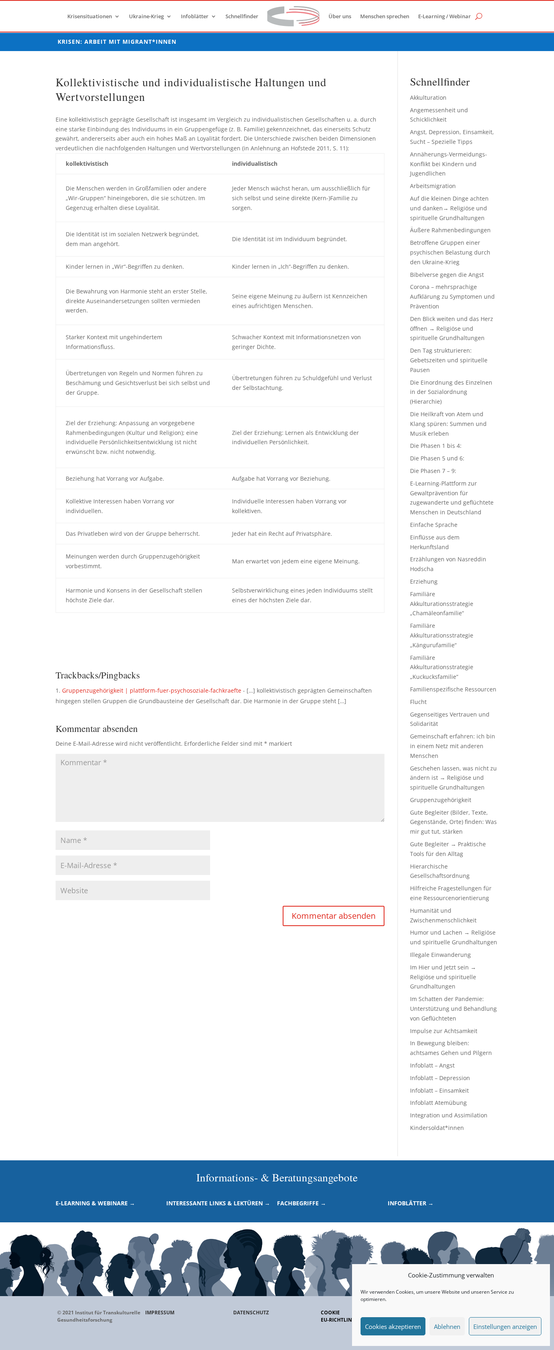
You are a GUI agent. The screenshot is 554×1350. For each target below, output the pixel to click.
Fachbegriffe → (301, 1203)
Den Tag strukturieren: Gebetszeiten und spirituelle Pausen (448, 360)
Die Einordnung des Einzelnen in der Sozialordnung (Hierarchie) (451, 392)
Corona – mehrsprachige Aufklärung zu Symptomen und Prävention (452, 296)
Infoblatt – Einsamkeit (439, 1090)
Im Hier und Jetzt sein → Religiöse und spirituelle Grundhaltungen (443, 977)
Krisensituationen (89, 16)
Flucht (418, 702)
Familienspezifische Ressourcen (453, 689)
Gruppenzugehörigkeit (440, 800)
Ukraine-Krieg (146, 16)
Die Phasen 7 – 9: (433, 471)
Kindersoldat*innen (437, 1128)
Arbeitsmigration (433, 186)
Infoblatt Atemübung (438, 1102)
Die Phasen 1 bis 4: (436, 445)
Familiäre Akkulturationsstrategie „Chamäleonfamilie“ (441, 603)
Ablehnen (447, 1326)
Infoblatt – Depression (440, 1078)
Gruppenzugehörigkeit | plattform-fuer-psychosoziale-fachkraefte (151, 690)
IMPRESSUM (159, 1312)
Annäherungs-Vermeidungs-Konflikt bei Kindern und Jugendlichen (448, 164)
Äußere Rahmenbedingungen (450, 230)
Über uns (340, 16)
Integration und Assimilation (448, 1115)
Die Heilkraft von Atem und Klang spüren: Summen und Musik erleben (448, 423)
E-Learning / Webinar (444, 16)
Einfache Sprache (433, 524)
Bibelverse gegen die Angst (447, 274)
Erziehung (424, 581)
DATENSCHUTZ (251, 1312)
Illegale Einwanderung (440, 954)
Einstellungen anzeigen (505, 1326)
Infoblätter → (411, 1203)
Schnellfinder (241, 16)
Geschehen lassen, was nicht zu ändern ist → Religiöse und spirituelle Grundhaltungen (453, 778)
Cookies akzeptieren (393, 1326)
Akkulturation (428, 97)
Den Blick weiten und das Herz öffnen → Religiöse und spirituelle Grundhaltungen (451, 328)
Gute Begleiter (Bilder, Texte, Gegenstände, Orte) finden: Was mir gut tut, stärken (453, 822)
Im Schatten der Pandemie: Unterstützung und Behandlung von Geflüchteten (453, 1008)
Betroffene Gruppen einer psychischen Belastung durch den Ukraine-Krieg (450, 252)
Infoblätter (194, 16)
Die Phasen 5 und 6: (437, 458)
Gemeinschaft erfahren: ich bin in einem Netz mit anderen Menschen (452, 746)
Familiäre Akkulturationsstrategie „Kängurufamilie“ (441, 635)
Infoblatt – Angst (432, 1065)
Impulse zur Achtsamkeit (443, 1031)
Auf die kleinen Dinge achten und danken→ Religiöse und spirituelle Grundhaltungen (449, 208)
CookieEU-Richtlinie (338, 1316)
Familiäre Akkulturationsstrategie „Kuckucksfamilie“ (441, 667)
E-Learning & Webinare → (95, 1203)
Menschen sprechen (384, 16)
